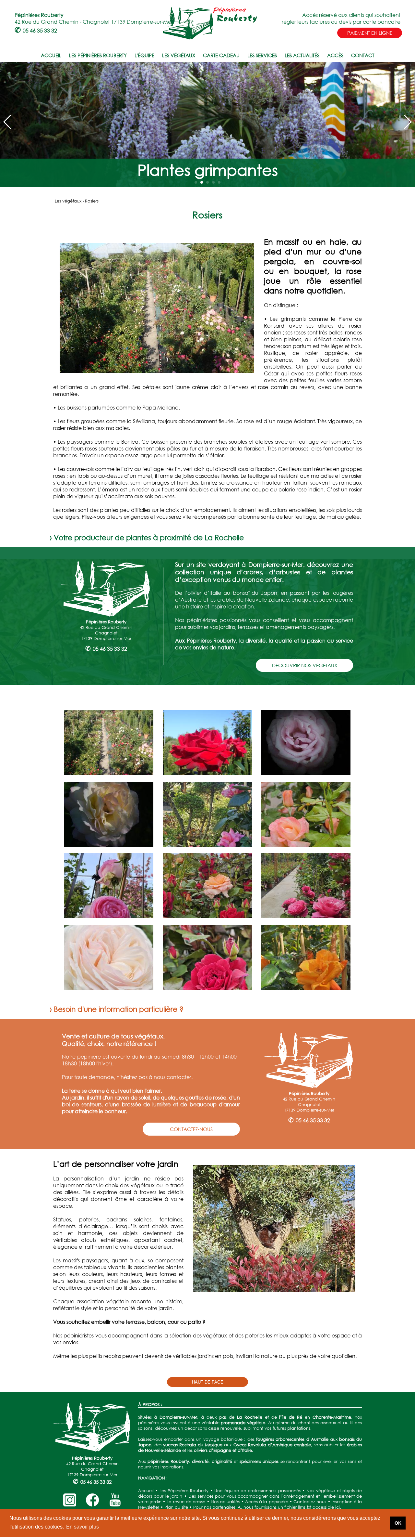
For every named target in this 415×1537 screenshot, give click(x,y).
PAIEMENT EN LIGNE (369, 33)
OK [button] (398, 1523)
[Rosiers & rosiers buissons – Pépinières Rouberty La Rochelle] (108, 773)
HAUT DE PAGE (207, 1382)
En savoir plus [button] (82, 1527)
